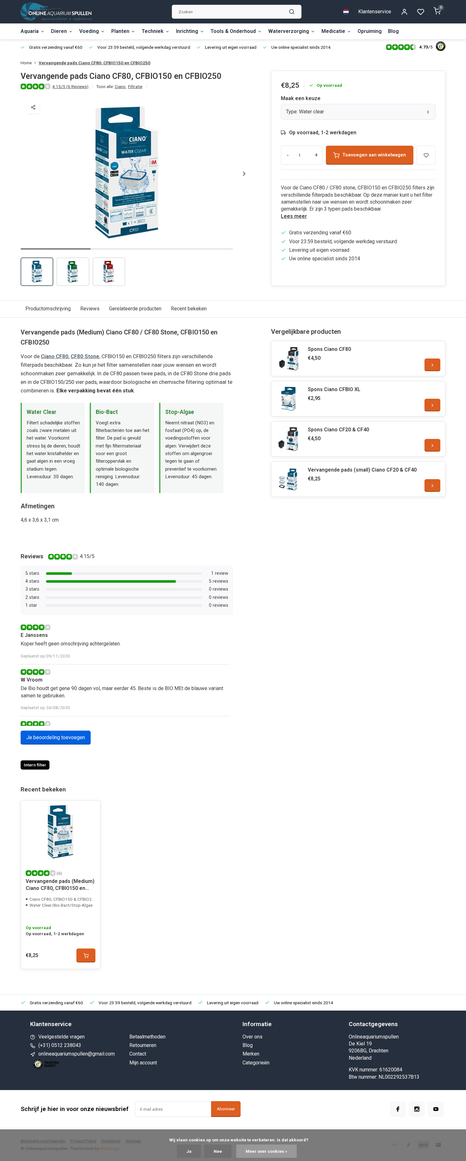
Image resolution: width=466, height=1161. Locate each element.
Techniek (153, 31)
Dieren (59, 31)
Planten (120, 31)
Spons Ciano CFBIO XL (334, 389)
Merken (251, 1054)
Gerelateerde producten (135, 309)
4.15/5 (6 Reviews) (70, 86)
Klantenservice (374, 12)
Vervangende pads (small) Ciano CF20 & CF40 (362, 470)
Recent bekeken (189, 309)
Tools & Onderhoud (233, 31)
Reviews (90, 309)
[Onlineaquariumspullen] (56, 11)
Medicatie (333, 31)
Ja (188, 1151)
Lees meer (294, 216)
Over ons (252, 1037)
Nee (218, 1151)
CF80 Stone (85, 356)
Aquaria (30, 31)
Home (26, 62)
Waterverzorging (288, 31)
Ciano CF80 (54, 356)
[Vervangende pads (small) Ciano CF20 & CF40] (288, 479)
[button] (244, 173)
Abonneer (226, 1109)
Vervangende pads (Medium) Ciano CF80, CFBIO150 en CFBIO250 (60, 885)
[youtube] (436, 1109)
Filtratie (135, 86)
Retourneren (142, 1045)
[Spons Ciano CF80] (288, 358)
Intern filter (35, 764)
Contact (137, 1054)
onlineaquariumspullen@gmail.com (76, 1054)
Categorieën (256, 1063)
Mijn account (143, 1063)
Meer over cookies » (266, 1151)
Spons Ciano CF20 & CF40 (338, 430)
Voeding (89, 31)
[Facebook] (398, 1109)
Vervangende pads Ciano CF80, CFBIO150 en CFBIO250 (94, 62)
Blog (393, 31)
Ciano (120, 86)
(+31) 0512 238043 (59, 1045)
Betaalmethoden (147, 1037)
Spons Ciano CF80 (329, 349)
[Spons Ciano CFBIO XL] (288, 398)
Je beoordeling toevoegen (55, 737)
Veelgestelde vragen (61, 1037)
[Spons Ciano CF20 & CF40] (288, 439)
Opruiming (370, 31)
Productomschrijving (48, 309)
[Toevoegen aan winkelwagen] (85, 955)
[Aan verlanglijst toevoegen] (90, 810)
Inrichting (187, 31)
